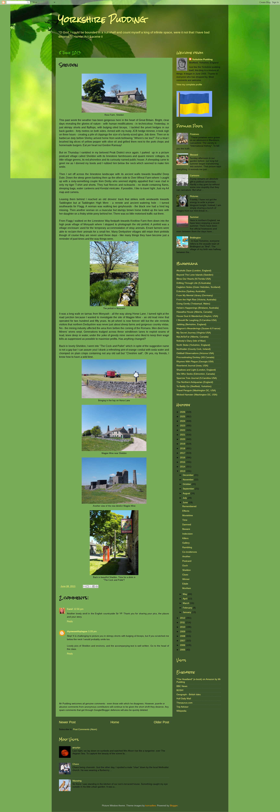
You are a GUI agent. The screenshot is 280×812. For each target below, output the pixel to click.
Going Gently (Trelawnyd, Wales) (193, 303)
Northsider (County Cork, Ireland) (193, 349)
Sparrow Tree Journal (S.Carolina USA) (196, 378)
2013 (183, 471)
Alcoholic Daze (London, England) (193, 270)
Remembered (189, 506)
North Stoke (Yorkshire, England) (193, 345)
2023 (183, 425)
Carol (70, 609)
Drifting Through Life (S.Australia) (193, 283)
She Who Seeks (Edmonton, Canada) (195, 374)
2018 (183, 448)
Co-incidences (189, 552)
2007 (183, 640)
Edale (185, 583)
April (185, 598)
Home (115, 722)
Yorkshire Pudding (102, 19)
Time (184, 520)
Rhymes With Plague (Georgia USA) (195, 361)
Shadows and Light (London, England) (196, 369)
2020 (183, 439)
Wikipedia (181, 711)
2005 (183, 649)
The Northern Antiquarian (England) (194, 382)
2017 (183, 453)
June (185, 502)
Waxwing (77, 780)
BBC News (181, 686)
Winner (186, 579)
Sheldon (186, 570)
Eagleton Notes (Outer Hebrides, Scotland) (198, 287)
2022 (183, 430)
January (187, 612)
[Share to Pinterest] (96, 586)
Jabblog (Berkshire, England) (191, 324)
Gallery (186, 542)
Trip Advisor (182, 706)
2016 (183, 457)
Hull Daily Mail (183, 698)
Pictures (194, 196)
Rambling (187, 547)
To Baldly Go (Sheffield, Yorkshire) (193, 386)
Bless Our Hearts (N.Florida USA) (193, 278)
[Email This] (84, 586)
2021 (183, 434)
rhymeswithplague (77, 631)
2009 (183, 631)
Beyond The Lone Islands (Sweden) (194, 274)
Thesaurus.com (184, 702)
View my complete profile (189, 84)
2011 (183, 622)
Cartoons (194, 175)
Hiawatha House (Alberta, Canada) (194, 312)
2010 (183, 627)
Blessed (194, 154)
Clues (185, 574)
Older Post (161, 722)
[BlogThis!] (87, 586)
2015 (183, 462)
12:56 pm (78, 609)
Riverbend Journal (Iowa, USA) (192, 365)
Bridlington (195, 237)
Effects (185, 511)
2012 (183, 618)
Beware (186, 529)
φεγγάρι (76, 747)
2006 (183, 645)
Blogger (174, 805)
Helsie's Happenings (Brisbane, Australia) (197, 308)
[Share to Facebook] (93, 586)
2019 (183, 443)
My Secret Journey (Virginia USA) (193, 332)
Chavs (75, 764)
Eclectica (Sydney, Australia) (190, 291)
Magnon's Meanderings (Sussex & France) (198, 328)
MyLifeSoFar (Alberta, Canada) (192, 336)
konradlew (150, 805)
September (189, 488)
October (187, 484)
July (185, 498)
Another (186, 556)
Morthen (186, 588)
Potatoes (194, 134)
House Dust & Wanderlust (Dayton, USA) (197, 316)
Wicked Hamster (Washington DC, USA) (196, 394)
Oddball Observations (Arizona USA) (195, 353)
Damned (186, 524)
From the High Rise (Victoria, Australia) (196, 299)
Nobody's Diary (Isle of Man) (191, 340)
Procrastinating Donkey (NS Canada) (195, 357)
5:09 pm (92, 631)
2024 (183, 421)
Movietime (187, 515)
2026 (183, 412)
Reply (70, 621)
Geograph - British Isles (188, 694)
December (188, 475)
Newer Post (67, 722)
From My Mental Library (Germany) (194, 295)
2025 (183, 416)
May (185, 594)
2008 (183, 636)
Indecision (187, 533)
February (188, 607)
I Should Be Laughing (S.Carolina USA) (196, 320)
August (187, 493)
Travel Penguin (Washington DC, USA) (196, 390)
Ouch (185, 565)
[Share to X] (90, 586)
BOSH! (179, 690)
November (188, 479)
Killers (185, 538)
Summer (194, 217)
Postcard (186, 561)
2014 (183, 466)
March (186, 603)
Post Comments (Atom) (85, 729)
